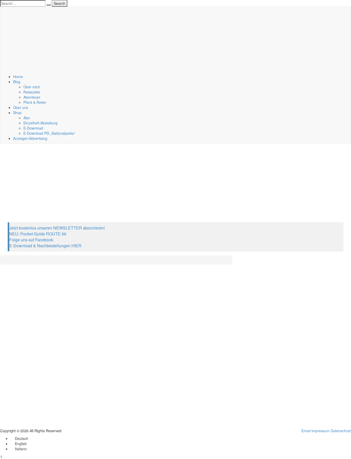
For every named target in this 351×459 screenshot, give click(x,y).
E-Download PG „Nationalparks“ (49, 133)
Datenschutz (341, 430)
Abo (26, 117)
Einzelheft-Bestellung (40, 122)
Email (305, 430)
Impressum (320, 430)
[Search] (49, 5)
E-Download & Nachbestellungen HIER (45, 246)
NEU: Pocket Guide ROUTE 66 (37, 234)
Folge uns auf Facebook (31, 240)
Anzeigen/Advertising (30, 138)
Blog (16, 81)
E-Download (33, 128)
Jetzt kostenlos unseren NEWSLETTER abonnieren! (57, 228)
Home (18, 76)
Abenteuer (31, 97)
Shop (17, 112)
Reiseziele (31, 92)
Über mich (31, 86)
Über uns (20, 107)
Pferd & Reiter (34, 102)
